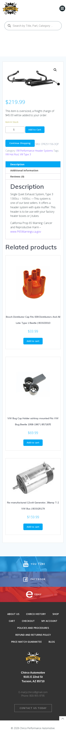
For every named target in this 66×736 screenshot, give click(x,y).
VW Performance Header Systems (34, 150)
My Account (49, 620)
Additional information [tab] (24, 170)
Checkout (28, 620)
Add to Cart (34, 129)
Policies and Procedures (33, 627)
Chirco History (36, 614)
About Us (13, 614)
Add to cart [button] (33, 341)
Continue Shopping (20, 143)
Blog (52, 641)
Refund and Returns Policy (33, 634)
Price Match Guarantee (26, 641)
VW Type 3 (25, 154)
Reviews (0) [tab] (17, 176)
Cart (12, 620)
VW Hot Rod (12, 154)
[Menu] (62, 8)
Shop (55, 614)
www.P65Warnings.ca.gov (25, 231)
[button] (55, 70)
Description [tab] (17, 164)
